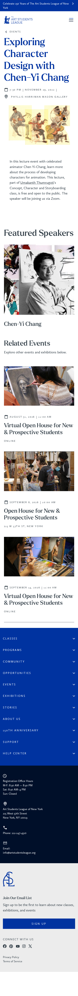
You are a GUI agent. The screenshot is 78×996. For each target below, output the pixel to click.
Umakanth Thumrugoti (37, 183)
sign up (39, 923)
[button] (70, 19)
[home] (18, 20)
